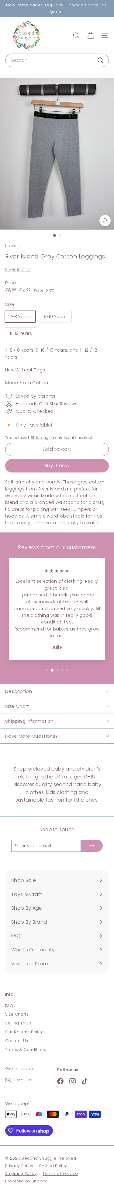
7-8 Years (20, 317)
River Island (18, 269)
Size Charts (17, 1014)
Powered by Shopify (26, 1181)
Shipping (40, 437)
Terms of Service (60, 1173)
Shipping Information (29, 721)
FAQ (9, 1006)
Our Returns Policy (24, 1032)
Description (18, 691)
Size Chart (17, 706)
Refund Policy (53, 1166)
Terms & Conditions (25, 1049)
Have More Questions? (31, 736)
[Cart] (90, 35)
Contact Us (16, 1041)
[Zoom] (105, 220)
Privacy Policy (19, 1166)
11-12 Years (21, 333)
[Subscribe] (92, 846)
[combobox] (57, 60)
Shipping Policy (20, 1173)
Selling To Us (18, 1023)
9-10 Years (55, 317)
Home (11, 246)
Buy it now (57, 465)
